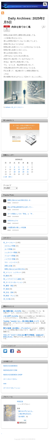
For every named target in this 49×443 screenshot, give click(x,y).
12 (19, 169)
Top (46, 440)
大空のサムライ (12, 221)
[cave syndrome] (24, 8)
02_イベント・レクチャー (12, 272)
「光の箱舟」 (21, 416)
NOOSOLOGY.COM (10, 370)
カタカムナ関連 (10, 246)
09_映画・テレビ (9, 296)
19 (19, 172)
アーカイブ (7, 185)
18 (14, 172)
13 (23, 169)
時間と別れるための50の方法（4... (19, 200)
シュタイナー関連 (11, 252)
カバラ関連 (8, 249)
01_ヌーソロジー (17, 107)
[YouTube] (19, 351)
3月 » (10, 177)
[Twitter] (5, 351)
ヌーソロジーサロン (10, 379)
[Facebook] (12, 351)
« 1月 (5, 177)
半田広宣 (20, 401)
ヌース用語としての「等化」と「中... (20, 214)
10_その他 (6, 299)
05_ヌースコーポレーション (13, 282)
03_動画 (6, 276)
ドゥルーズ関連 (10, 256)
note (4, 383)
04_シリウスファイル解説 (12, 279)
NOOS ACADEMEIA (10, 366)
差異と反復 (8, 266)
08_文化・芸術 (8, 292)
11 (14, 169)
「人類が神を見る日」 (24, 414)
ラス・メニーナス (11, 262)
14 (28, 169)
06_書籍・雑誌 (8, 286)
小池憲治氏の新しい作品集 (16, 227)
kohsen (8, 107)
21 (28, 172)
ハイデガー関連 (10, 259)
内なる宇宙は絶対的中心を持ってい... (20, 207)
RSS (6, 13)
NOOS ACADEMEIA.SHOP (12, 375)
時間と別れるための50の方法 (15, 269)
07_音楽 (6, 289)
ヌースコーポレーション (11, 388)
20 (23, 172)
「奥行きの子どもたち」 (25, 411)
